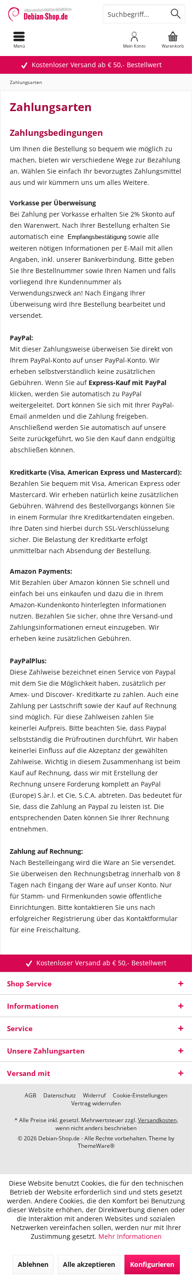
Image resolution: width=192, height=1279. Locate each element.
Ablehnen (33, 1264)
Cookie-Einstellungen (140, 1095)
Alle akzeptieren (89, 1264)
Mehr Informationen (130, 1236)
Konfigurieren (152, 1264)
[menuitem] (19, 39)
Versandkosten (157, 1120)
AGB (30, 1095)
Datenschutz (59, 1095)
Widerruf (94, 1095)
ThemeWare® (96, 1146)
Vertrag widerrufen (96, 1103)
